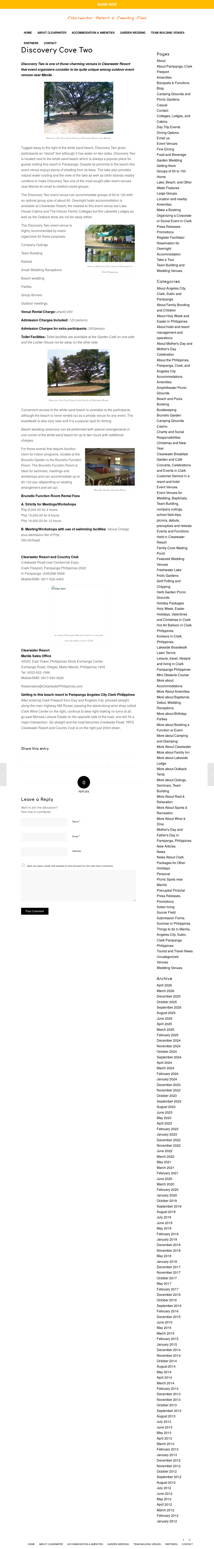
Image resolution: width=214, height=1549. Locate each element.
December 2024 (169, 1040)
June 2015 (164, 1322)
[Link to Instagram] (190, 1539)
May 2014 (164, 1371)
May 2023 (164, 1117)
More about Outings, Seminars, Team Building (172, 785)
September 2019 (169, 1206)
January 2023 (167, 1134)
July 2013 (164, 1421)
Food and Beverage (171, 154)
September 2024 (169, 1057)
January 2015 (167, 1344)
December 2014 (169, 1349)
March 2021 (165, 1167)
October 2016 (167, 1300)
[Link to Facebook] (183, 1539)
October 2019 (167, 1200)
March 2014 (165, 1383)
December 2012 (169, 1460)
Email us (163, 138)
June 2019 (164, 1222)
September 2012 (169, 1476)
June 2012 (164, 1493)
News (161, 851)
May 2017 (164, 1283)
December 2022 (169, 1139)
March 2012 (165, 1510)
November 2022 (169, 1145)
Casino (162, 426)
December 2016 (169, 1294)
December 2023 (169, 1084)
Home (161, 176)
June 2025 (164, 1018)
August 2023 (166, 1106)
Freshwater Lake (169, 569)
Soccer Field (166, 912)
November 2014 (169, 1355)
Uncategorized (167, 956)
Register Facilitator (171, 237)
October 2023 (167, 1095)
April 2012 (164, 1504)
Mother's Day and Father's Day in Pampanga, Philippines (174, 835)
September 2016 (169, 1305)
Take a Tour (165, 259)
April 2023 (164, 1123)
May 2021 (164, 1161)
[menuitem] (28, 32)
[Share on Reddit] (121, 761)
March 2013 (165, 1443)
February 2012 (167, 1515)
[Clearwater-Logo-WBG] (107, 18)
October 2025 (167, 1001)
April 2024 (164, 1062)
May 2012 (164, 1498)
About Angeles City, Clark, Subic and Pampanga (171, 294)
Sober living (166, 906)
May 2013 (164, 1432)
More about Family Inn (173, 752)
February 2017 (167, 1289)
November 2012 (169, 1465)
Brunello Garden (169, 415)
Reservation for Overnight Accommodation (169, 248)
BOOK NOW (107, 4)
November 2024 (169, 1046)
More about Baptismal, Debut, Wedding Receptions (173, 702)
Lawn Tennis (166, 652)
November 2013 (169, 1399)
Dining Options (168, 132)
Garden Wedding (169, 160)
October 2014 (167, 1360)
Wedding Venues (169, 967)
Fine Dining (165, 149)
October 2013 (167, 1405)
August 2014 (166, 1366)
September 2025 (169, 1007)
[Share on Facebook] (35, 761)
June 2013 (164, 1427)
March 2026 (165, 990)
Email (76, 836)
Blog (160, 88)
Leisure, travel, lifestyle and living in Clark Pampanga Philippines (174, 664)
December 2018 (169, 1244)
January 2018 (167, 1261)
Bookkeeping (166, 409)
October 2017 (167, 1278)
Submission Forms (171, 918)
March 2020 (165, 1184)
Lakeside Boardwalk (172, 647)
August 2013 (166, 1416)
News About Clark (170, 857)
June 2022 (164, 1150)
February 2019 (167, 1233)
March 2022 (165, 1156)
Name (76, 821)
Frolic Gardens (167, 575)
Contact (162, 110)
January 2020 (167, 1195)
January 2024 (167, 1079)
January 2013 (167, 1454)
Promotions (165, 232)
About (161, 60)
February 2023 (167, 1128)
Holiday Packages (170, 603)
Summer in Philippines (173, 923)
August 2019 (166, 1211)
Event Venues (167, 143)
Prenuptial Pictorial (171, 890)
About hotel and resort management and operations (173, 332)
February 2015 (167, 1338)
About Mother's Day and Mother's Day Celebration (174, 349)
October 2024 (167, 1051)
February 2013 (167, 1449)
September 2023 (169, 1101)
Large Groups (167, 193)
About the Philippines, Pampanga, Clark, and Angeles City (173, 365)
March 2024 (165, 1068)
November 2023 (169, 1090)
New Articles (166, 846)
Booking (163, 404)
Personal (163, 873)
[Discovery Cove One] (3, 774)
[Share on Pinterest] (93, 761)
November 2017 (169, 1272)
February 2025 (167, 1034)
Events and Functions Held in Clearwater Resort (173, 537)
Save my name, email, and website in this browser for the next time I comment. (70, 865)
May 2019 (164, 1228)
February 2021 (167, 1173)
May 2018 (164, 1255)
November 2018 (169, 1250)
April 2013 (164, 1438)
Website (76, 851)
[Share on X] (64, 761)
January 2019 (167, 1239)
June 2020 (164, 1178)
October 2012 (167, 1471)
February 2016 (167, 1311)
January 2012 (167, 1521)
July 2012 (164, 1487)
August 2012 (166, 1482)
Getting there (166, 165)
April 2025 (164, 1023)
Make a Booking (169, 209)
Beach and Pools (169, 398)
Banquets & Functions (173, 82)
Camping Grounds (170, 420)
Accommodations (169, 376)
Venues (162, 962)
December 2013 (169, 1393)
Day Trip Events (168, 126)
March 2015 (165, 1333)
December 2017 (169, 1266)
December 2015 (169, 1316)
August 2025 (166, 1012)
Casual (162, 105)
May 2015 (164, 1327)
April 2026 (164, 985)
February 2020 (167, 1189)
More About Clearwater (174, 746)
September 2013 (169, 1410)
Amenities (164, 77)
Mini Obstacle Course (173, 674)
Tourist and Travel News (175, 951)
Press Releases (168, 226)
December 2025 (169, 996)
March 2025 (165, 1029)
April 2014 (164, 1377)
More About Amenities (173, 691)
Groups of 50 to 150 (171, 171)
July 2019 (164, 1217)
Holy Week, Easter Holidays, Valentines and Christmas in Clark (174, 614)
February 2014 (167, 1388)
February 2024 (167, 1073)
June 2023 (164, 1112)
